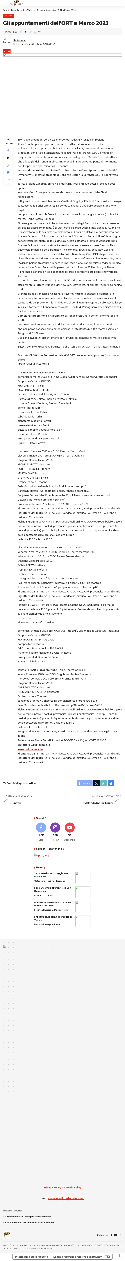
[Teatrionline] (15, 3)
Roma (65, 910)
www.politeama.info (30, 749)
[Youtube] (70, 832)
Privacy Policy (52, 1187)
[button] (5, 3)
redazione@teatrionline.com (66, 1198)
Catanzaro (39, 881)
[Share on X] (25, 31)
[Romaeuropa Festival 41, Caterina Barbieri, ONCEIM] (83, 906)
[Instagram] (55, 832)
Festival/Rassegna (55, 881)
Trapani (49, 895)
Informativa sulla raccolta (31, 1256)
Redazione (19, 40)
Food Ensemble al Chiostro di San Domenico (29, 1222)
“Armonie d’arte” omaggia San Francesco (28, 1216)
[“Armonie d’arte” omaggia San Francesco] (83, 877)
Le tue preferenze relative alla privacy (77, 1256)
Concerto (39, 895)
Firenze (8, 16)
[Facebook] (41, 832)
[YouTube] (115, 1235)
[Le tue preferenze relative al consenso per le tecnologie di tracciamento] (120, 1256)
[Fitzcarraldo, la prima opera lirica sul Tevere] (83, 921)
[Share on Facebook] (21, 31)
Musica (57, 910)
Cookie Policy (72, 1187)
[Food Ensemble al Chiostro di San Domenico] (83, 892)
